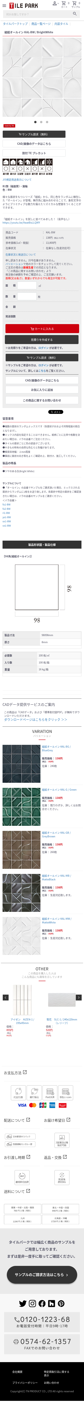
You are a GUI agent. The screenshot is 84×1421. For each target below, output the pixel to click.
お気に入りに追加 (42, 390)
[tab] (36, 123)
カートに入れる (44, 329)
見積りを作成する (42, 340)
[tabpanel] (42, 77)
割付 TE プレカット (34, 153)
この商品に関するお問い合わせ (42, 400)
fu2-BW (7, 508)
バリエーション (14, 264)
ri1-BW (6, 512)
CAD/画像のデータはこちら (34, 144)
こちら (42, 370)
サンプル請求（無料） (35, 134)
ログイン (43, 348)
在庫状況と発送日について (20, 254)
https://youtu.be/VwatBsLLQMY (21, 222)
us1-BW (7, 521)
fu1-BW (7, 504)
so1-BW (7, 525)
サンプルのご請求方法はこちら (42, 1274)
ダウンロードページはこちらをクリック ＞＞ (35, 719)
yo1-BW (7, 517)
